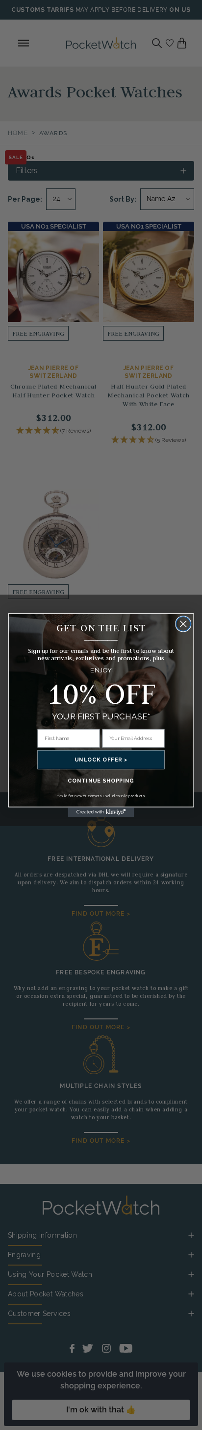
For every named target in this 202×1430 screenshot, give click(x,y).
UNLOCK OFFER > (101, 760)
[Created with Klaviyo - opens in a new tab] (101, 812)
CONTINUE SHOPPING (101, 780)
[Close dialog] (183, 624)
